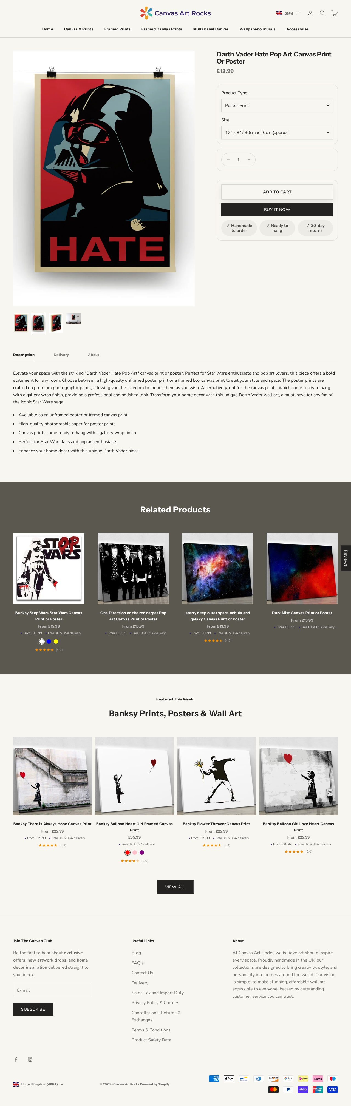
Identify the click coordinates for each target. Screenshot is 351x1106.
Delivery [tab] (61, 354)
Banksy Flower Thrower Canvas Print (216, 824)
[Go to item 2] (38, 323)
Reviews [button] (346, 558)
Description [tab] (24, 354)
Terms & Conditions (151, 1030)
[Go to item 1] (21, 323)
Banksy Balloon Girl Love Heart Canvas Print (298, 827)
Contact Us (142, 973)
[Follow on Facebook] (16, 1059)
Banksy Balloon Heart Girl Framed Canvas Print (134, 827)
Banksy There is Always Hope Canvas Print (52, 824)
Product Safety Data (151, 1040)
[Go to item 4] (73, 319)
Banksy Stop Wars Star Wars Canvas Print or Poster (48, 616)
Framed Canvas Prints (161, 29)
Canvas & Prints (79, 29)
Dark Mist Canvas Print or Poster (302, 613)
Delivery (140, 983)
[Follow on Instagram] (30, 1059)
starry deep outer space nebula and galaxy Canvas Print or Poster (218, 616)
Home (47, 29)
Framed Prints (117, 29)
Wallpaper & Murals (258, 29)
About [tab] (93, 354)
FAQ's (138, 963)
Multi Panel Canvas (211, 29)
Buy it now (277, 209)
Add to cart (277, 192)
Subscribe (33, 1009)
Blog (136, 953)
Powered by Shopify (155, 1084)
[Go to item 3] (56, 323)
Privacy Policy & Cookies (155, 1003)
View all (175, 887)
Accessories (298, 29)
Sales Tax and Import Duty (158, 993)
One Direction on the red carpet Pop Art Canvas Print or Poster (133, 616)
